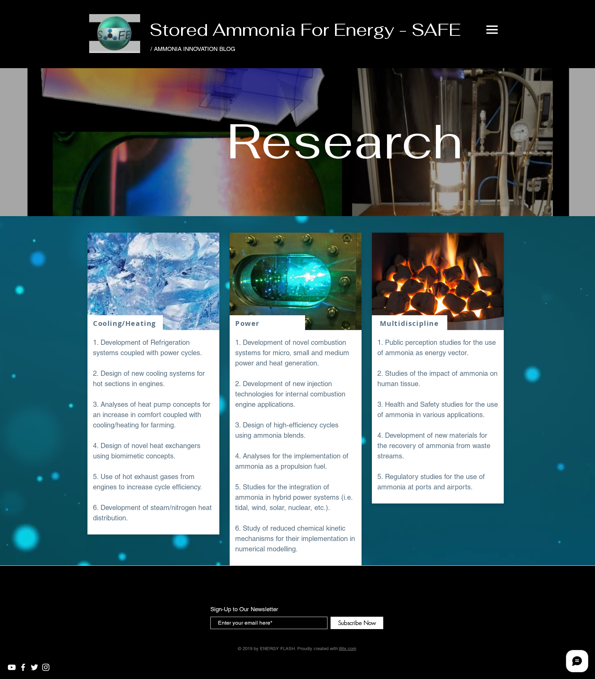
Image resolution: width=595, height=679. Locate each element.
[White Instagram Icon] (46, 667)
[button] (492, 29)
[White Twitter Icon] (34, 667)
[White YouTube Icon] (12, 667)
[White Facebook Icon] (23, 667)
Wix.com (347, 648)
